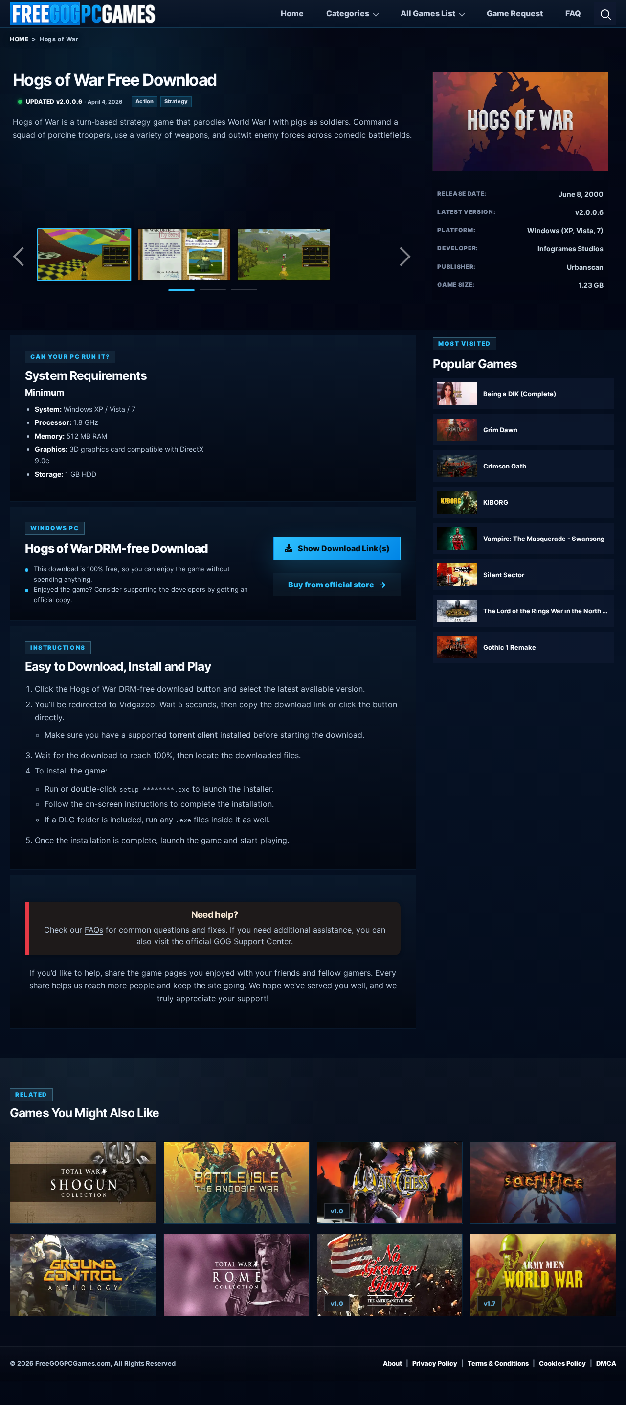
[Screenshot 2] (184, 254)
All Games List (428, 13)
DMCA (606, 1363)
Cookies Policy (562, 1363)
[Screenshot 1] (84, 254)
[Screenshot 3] (284, 254)
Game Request (515, 13)
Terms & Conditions (498, 1363)
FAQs (94, 930)
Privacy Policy (434, 1363)
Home (292, 13)
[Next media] (404, 256)
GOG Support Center (252, 941)
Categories (347, 13)
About (392, 1363)
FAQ (573, 13)
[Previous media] (21, 256)
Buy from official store (331, 584)
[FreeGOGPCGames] (83, 13)
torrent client (193, 735)
